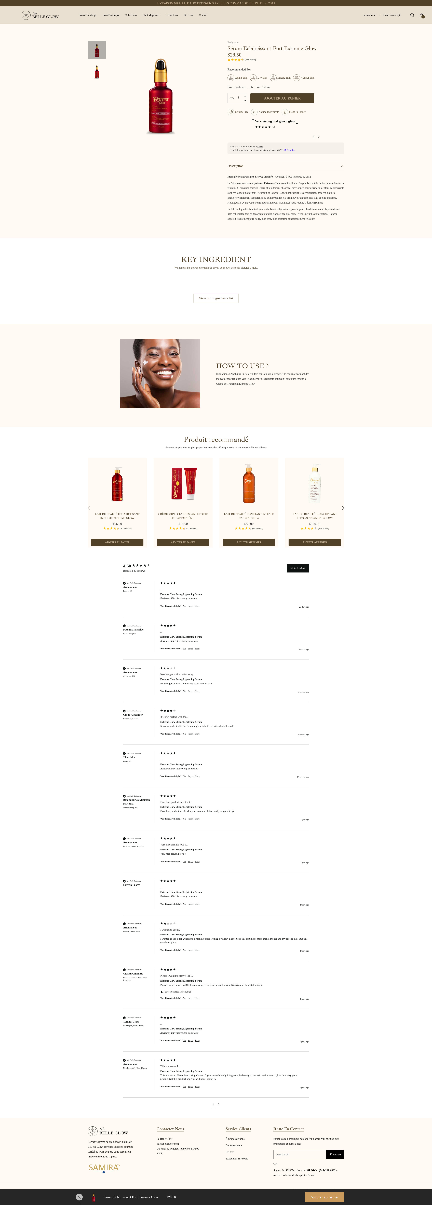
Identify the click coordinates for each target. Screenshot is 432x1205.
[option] (117, 506)
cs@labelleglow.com (168, 1143)
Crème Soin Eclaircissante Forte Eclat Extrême (183, 516)
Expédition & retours (237, 1158)
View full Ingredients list (216, 298)
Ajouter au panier (324, 1197)
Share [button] (197, 606)
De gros (230, 1152)
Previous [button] (88, 508)
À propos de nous (235, 1138)
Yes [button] (184, 606)
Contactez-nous (234, 1145)
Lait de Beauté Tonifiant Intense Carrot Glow (249, 516)
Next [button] (343, 508)
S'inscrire (335, 1154)
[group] (141, 566)
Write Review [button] (297, 568)
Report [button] (190, 606)
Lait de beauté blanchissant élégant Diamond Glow (315, 516)
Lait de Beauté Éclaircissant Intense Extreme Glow (117, 516)
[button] (213, 1105)
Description (235, 166)
